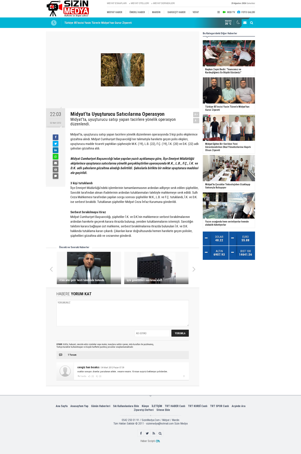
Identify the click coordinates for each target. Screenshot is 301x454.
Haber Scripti (147, 441)
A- (196, 120)
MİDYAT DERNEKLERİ (164, 3)
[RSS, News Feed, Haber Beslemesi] (153, 433)
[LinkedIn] (55, 150)
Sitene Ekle (163, 410)
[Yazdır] (55, 169)
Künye (145, 406)
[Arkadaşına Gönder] (55, 163)
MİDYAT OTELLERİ (140, 3)
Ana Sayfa (62, 406)
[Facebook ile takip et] (141, 433)
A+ (196, 114)
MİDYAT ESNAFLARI (117, 3)
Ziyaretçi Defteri (144, 410)
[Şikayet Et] (183, 376)
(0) (92, 376)
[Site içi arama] (251, 22)
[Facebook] (55, 137)
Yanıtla (83, 376)
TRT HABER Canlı (175, 406)
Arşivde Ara (238, 406)
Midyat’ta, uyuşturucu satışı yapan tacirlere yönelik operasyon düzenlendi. (123, 121)
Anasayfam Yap (79, 406)
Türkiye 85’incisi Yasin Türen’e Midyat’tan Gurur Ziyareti (98, 22)
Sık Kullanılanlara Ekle (126, 406)
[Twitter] (55, 144)
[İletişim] (245, 22)
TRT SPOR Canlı (219, 406)
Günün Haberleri (100, 406)
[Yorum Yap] (55, 176)
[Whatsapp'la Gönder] (55, 156)
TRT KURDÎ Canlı (197, 406)
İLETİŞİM (157, 406)
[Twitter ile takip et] (147, 433)
